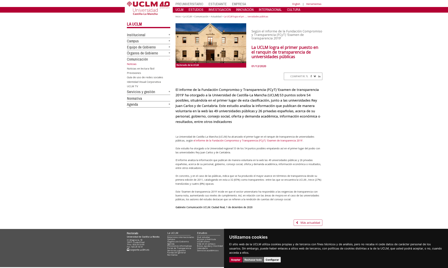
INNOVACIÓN (245, 9)
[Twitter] (307, 76)
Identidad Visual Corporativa (144, 81)
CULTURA (293, 9)
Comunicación (137, 59)
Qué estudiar (203, 237)
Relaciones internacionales (180, 237)
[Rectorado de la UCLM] (211, 43)
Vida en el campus (206, 243)
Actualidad (216, 16)
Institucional (136, 34)
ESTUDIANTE (218, 4)
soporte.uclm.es (139, 249)
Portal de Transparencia (179, 248)
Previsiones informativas (179, 246)
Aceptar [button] (235, 259)
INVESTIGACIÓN (220, 9)
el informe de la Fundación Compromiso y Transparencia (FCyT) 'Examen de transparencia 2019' (248, 140)
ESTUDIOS (196, 9)
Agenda (132, 104)
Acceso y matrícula (206, 239)
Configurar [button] (272, 259)
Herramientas (313, 4)
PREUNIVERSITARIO (189, 4)
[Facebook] (310, 76)
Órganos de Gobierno (142, 53)
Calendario (202, 248)
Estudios (202, 233)
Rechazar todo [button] (253, 259)
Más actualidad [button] (310, 223)
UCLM (179, 9)
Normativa (134, 98)
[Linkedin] (318, 76)
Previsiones (134, 72)
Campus (133, 41)
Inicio (178, 16)
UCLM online (203, 241)
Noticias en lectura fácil (140, 68)
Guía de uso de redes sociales (145, 77)
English (296, 4)
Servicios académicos (207, 250)
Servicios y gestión (141, 91)
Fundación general (176, 252)
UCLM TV (132, 86)
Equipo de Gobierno (141, 47)
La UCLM (134, 24)
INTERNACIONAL (270, 9)
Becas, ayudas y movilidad (210, 246)
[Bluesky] (314, 76)
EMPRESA (239, 4)
